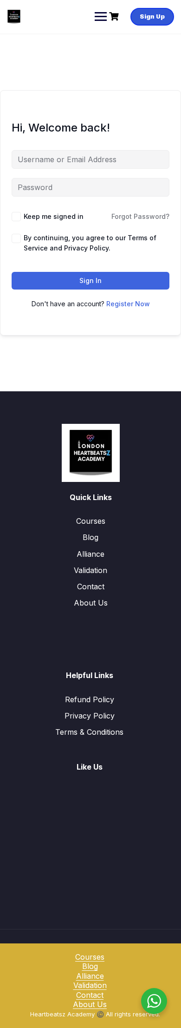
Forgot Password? (140, 216)
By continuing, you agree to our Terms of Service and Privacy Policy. (90, 243)
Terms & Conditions (89, 732)
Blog (90, 537)
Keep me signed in (54, 216)
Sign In (90, 280)
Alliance (90, 554)
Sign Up (152, 16)
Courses (90, 521)
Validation (90, 570)
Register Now (128, 304)
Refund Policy (89, 699)
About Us (91, 602)
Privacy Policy (90, 715)
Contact (90, 586)
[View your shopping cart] (115, 16)
